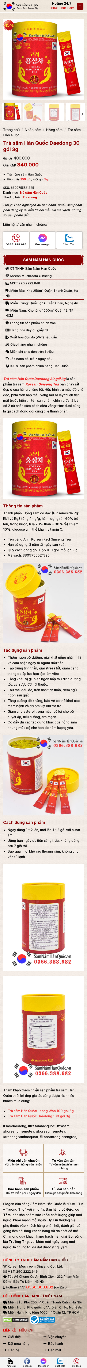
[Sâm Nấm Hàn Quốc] (21, 6)
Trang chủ (11, 130)
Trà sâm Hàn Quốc (33, 192)
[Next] (77, 59)
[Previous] (10, 59)
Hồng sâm (54, 130)
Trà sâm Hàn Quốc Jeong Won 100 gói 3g (41, 1111)
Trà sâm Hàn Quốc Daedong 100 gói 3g (39, 1116)
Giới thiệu (15, 1337)
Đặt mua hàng (19, 1343)
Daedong (30, 197)
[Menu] (80, 6)
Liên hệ (13, 1350)
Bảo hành (55, 1343)
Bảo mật (54, 1350)
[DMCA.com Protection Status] (16, 1319)
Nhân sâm (33, 130)
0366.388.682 (61, 8)
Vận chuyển (57, 1337)
